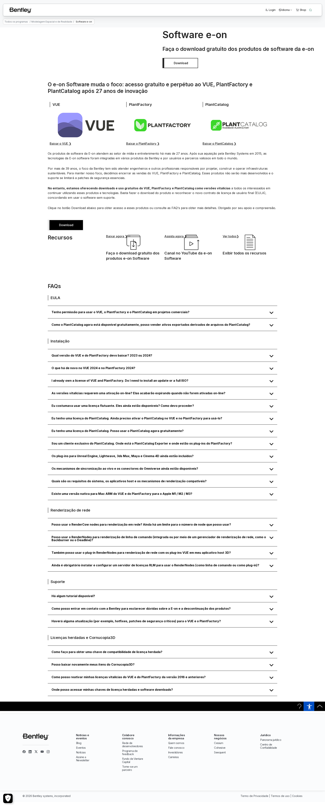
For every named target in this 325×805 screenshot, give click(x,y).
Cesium (218, 743)
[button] (162, 312)
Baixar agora (116, 236)
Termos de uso (280, 795)
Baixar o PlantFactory (142, 143)
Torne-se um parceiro (129, 768)
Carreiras (173, 757)
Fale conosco (176, 747)
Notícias (81, 752)
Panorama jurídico (270, 740)
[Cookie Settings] (8, 798)
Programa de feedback (129, 752)
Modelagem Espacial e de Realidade (51, 21)
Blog (78, 743)
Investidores (175, 752)
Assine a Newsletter (82, 758)
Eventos (81, 747)
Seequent (220, 752)
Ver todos (231, 236)
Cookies (297, 795)
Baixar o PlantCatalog (219, 143)
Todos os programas (16, 21)
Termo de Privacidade (254, 795)
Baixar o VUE (60, 143)
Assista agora (175, 236)
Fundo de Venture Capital (132, 760)
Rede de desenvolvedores (132, 744)
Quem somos (176, 743)
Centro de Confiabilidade (268, 746)
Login (272, 9)
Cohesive (219, 747)
